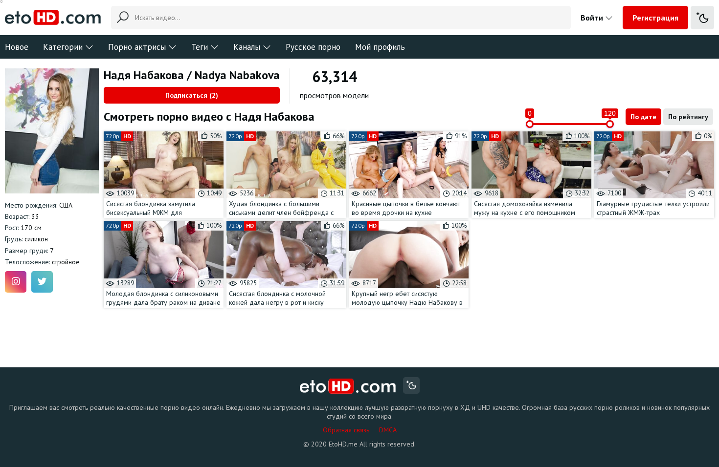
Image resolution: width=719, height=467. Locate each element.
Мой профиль (380, 47)
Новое (16, 47)
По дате (643, 116)
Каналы (246, 47)
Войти (593, 17)
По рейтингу (688, 116)
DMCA (388, 429)
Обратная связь (346, 429)
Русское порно (313, 47)
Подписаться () (191, 95)
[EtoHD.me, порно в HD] (348, 386)
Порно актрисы (137, 47)
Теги (199, 47)
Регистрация (655, 17)
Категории (63, 47)
